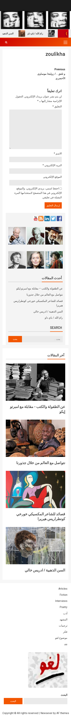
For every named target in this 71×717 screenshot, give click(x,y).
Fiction (63, 594)
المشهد (63, 619)
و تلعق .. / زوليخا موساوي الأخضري (51, 74)
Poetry (63, 607)
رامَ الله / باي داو (40, 33)
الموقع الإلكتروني (52, 176)
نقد (65, 644)
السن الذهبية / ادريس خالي (48, 311)
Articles (62, 588)
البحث (64, 694)
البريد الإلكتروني (52, 165)
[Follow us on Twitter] (53, 218)
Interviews (61, 601)
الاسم (58, 153)
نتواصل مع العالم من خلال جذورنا (45, 294)
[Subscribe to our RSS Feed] (41, 218)
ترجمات (63, 625)
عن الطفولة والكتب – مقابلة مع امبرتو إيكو (39, 288)
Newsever (46, 713)
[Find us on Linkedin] (47, 218)
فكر (65, 631)
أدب (65, 613)
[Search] (6, 42)
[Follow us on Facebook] (59, 218)
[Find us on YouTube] (35, 218)
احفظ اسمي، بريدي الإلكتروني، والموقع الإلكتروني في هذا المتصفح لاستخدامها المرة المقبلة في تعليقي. (38, 193)
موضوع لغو (61, 637)
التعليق (57, 106)
